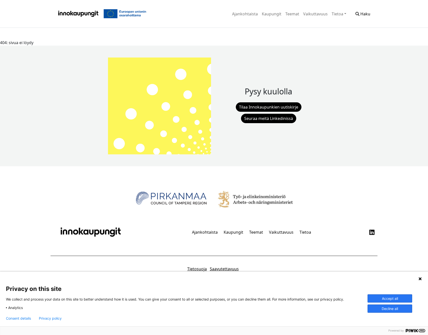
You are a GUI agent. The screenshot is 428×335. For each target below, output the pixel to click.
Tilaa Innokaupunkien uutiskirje (268, 107)
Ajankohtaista (245, 14)
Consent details (18, 318)
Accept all (390, 298)
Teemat (292, 14)
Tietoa (337, 14)
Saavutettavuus (224, 269)
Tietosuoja (197, 269)
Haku (364, 14)
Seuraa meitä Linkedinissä (268, 118)
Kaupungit (271, 14)
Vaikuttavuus (315, 14)
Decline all (390, 309)
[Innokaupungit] (78, 14)
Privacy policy (50, 318)
